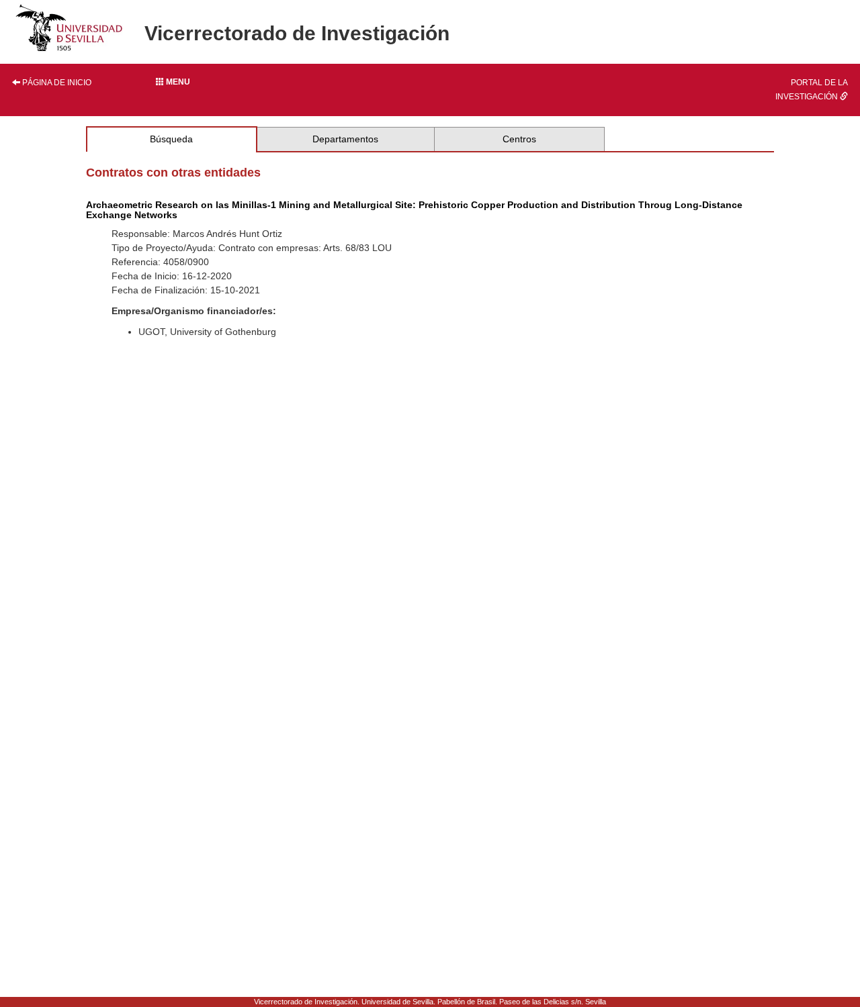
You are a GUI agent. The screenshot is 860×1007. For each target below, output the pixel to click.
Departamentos (345, 139)
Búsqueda (171, 139)
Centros (519, 139)
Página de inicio (55, 82)
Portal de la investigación (811, 89)
